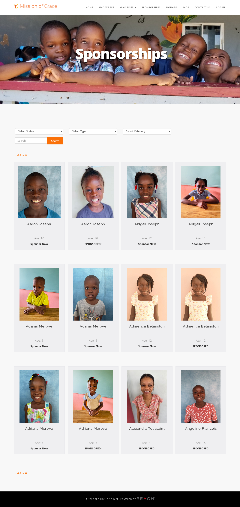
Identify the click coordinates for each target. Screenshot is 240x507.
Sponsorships (151, 7)
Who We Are (106, 7)
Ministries (127, 7)
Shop (185, 7)
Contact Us (203, 7)
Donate (171, 7)
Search (55, 141)
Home (89, 7)
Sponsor (39, 245)
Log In (220, 7)
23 (26, 154)
